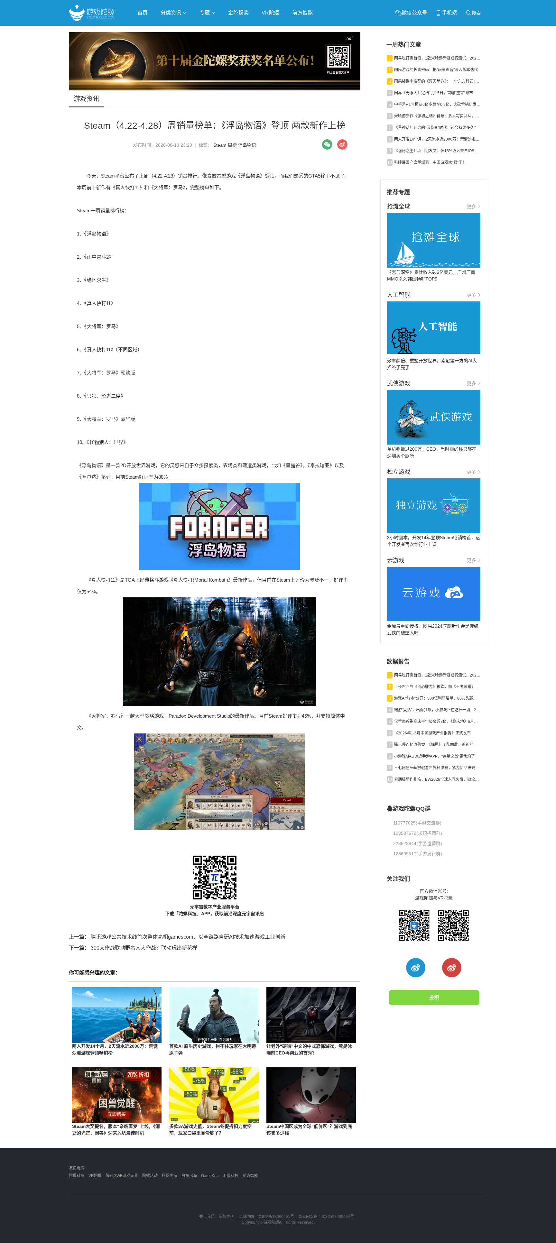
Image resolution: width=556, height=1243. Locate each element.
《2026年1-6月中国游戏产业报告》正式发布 (432, 733)
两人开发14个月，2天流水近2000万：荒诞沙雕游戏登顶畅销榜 (437, 139)
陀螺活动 (150, 1176)
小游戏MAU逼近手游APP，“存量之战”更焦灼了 (434, 756)
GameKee (210, 1176)
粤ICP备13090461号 (276, 1216)
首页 (142, 12)
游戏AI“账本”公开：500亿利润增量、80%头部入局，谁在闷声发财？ (437, 698)
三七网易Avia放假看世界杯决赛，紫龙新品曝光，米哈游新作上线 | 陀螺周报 (437, 768)
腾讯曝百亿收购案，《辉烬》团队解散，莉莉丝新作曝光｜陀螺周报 (437, 744)
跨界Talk (145, 48)
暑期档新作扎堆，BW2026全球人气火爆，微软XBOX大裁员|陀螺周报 (437, 779)
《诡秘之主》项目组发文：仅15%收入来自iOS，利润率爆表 (437, 151)
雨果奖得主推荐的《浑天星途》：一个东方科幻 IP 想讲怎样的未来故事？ (437, 81)
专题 (205, 12)
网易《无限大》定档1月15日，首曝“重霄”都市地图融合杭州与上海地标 (437, 93)
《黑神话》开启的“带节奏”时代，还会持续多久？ (436, 127)
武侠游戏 (199, 31)
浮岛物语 (247, 145)
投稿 (434, 997)
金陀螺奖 (238, 12)
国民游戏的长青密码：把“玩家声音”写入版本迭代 (436, 70)
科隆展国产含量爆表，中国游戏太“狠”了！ (430, 162)
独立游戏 (226, 31)
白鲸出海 (189, 1176)
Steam (220, 145)
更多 (471, 206)
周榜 (232, 145)
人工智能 (172, 31)
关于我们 (207, 1216)
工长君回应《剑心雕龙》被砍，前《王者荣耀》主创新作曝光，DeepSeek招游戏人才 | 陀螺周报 (437, 687)
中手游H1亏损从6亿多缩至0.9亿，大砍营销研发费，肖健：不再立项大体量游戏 (437, 104)
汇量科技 (230, 1176)
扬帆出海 (169, 1176)
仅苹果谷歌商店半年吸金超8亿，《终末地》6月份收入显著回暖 (437, 721)
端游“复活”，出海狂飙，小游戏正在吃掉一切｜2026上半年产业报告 (437, 710)
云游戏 (252, 31)
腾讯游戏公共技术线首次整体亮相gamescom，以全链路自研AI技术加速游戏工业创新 (177, 937)
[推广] (214, 88)
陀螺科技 (76, 1176)
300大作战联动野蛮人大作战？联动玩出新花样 (133, 948)
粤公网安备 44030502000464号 (326, 1216)
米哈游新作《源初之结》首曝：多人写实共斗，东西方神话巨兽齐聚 (437, 116)
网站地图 (246, 1216)
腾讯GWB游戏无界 (122, 1176)
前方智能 (302, 12)
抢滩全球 (145, 31)
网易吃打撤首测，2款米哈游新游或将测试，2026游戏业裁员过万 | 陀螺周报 (437, 58)
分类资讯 (171, 12)
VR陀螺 (270, 12)
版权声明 (226, 1216)
